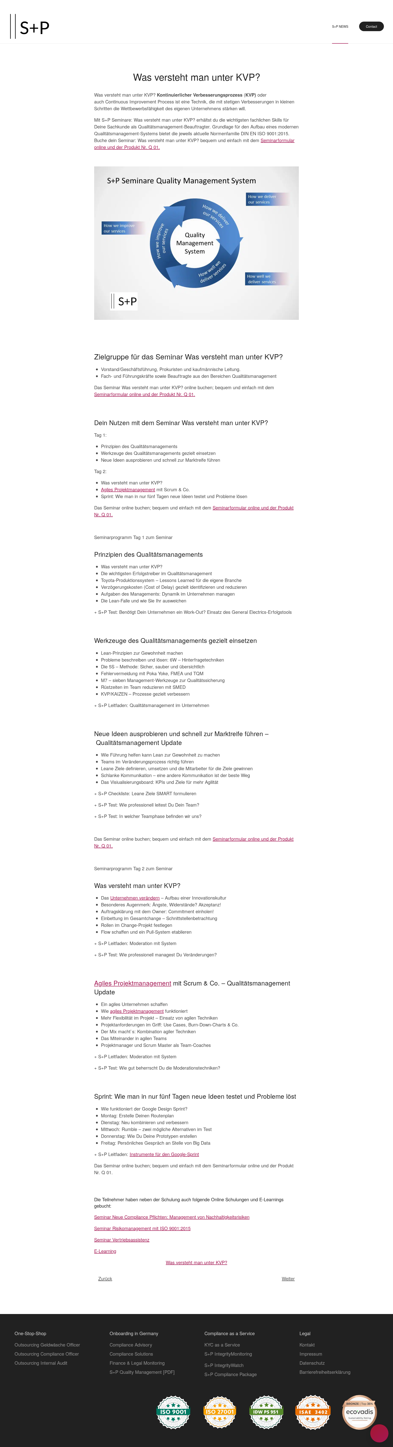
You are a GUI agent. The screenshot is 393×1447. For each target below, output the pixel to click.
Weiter (288, 1278)
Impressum (311, 1353)
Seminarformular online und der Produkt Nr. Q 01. (144, 394)
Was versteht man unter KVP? (196, 1262)
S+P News (340, 26)
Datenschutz (312, 1362)
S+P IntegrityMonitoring (228, 1353)
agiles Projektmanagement (137, 1011)
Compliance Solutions (131, 1353)
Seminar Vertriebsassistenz (121, 1239)
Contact (371, 26)
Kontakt (307, 1344)
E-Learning (105, 1251)
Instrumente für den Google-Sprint (164, 1154)
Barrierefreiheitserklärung (325, 1372)
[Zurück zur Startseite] (29, 26)
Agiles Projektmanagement (128, 489)
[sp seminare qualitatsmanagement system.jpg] (196, 242)
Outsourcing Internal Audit (41, 1362)
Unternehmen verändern (135, 897)
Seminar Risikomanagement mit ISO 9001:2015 (142, 1228)
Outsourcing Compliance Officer (47, 1353)
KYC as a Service (222, 1344)
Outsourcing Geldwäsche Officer (47, 1344)
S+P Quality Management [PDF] (142, 1372)
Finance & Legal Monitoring (137, 1362)
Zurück (105, 1278)
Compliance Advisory (131, 1344)
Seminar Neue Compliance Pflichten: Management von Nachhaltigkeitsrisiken (171, 1217)
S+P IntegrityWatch (224, 1365)
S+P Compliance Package (230, 1374)
